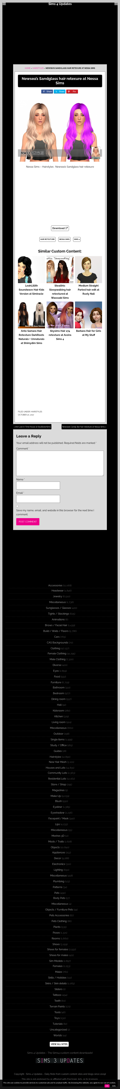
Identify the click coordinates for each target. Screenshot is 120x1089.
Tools (57, 1012)
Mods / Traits (56, 841)
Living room (58, 722)
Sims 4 (77, 239)
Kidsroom (58, 710)
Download (58, 228)
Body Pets (59, 898)
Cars (57, 636)
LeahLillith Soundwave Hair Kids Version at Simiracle (31, 289)
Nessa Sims (64, 239)
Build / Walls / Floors (55, 631)
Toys (57, 1018)
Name (20, 479)
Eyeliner (57, 806)
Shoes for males (58, 955)
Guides (58, 751)
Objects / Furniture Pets (59, 909)
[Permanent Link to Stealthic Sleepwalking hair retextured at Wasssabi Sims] (60, 281)
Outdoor (58, 733)
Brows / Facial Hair (56, 625)
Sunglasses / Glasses (58, 607)
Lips (57, 824)
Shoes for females (57, 949)
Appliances (58, 852)
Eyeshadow (57, 812)
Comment (22, 448)
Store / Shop (58, 784)
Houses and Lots (55, 767)
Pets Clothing (59, 921)
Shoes (56, 944)
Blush (58, 801)
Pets (56, 892)
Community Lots (57, 772)
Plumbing (58, 881)
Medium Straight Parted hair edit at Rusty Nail (88, 289)
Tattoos (57, 994)
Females (57, 966)
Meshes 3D (58, 835)
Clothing (55, 648)
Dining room (58, 699)
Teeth (57, 1000)
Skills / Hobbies (57, 977)
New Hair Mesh (57, 761)
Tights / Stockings (58, 613)
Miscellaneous (57, 602)
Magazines (58, 790)
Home (27, 68)
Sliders (58, 989)
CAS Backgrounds (57, 642)
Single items (58, 739)
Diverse (57, 665)
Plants (56, 926)
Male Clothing (57, 659)
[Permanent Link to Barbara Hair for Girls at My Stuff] (88, 326)
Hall (59, 704)
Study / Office (58, 745)
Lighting (58, 869)
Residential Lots (57, 778)
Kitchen (58, 716)
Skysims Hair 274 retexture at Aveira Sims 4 (60, 335)
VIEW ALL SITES (59, 1044)
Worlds (57, 1035)
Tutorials (58, 1023)
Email (20, 492)
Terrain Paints (57, 1006)
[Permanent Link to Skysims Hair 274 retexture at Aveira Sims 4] (60, 326)
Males (58, 971)
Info (114, 1086)
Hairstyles (38, 68)
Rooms (56, 938)
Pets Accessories (59, 915)
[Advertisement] (59, 34)
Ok (107, 1086)
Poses (56, 932)
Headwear (58, 590)
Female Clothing (57, 653)
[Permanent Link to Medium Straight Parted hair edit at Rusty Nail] (88, 281)
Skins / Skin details (56, 983)
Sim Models (56, 960)
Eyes (56, 670)
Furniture (56, 682)
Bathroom (59, 687)
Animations (58, 619)
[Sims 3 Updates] (60, 1061)
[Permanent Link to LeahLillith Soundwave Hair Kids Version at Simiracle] (31, 281)
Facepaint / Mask (58, 818)
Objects (55, 847)
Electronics (58, 864)
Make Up (56, 796)
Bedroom (58, 693)
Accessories (55, 585)
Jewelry (57, 596)
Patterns (57, 887)
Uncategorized (58, 1029)
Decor (57, 858)
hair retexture (47, 239)
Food (57, 676)
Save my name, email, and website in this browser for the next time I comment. (55, 512)
